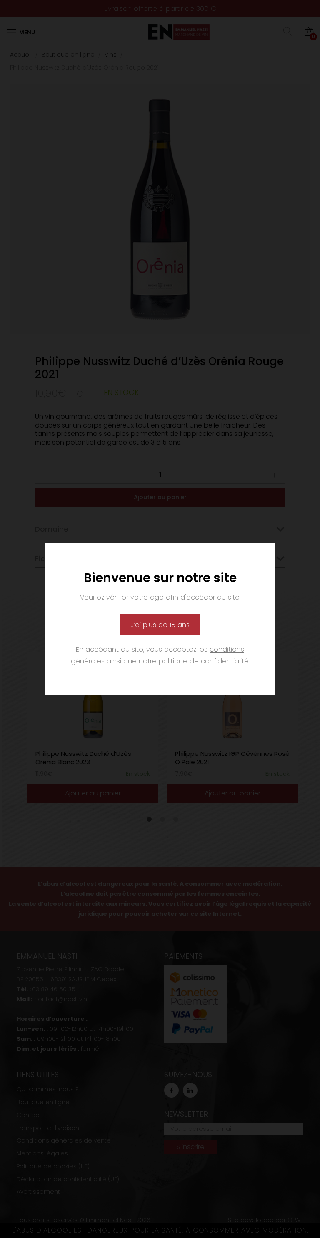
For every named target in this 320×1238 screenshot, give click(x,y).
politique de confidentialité (204, 661)
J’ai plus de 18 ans (160, 625)
